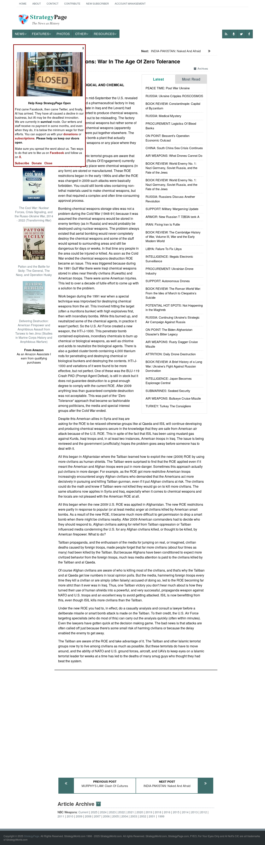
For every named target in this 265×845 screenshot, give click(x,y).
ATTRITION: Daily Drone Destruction (171, 354)
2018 (158, 812)
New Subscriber (97, 3)
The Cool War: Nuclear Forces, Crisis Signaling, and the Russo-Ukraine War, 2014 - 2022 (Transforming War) (34, 214)
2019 (149, 812)
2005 (115, 816)
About (36, 3)
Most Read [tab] (191, 79)
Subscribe (22, 163)
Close (48, 163)
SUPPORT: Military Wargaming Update (172, 209)
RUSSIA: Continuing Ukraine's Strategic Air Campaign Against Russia (173, 319)
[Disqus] (135, 722)
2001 (152, 816)
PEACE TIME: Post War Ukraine (168, 88)
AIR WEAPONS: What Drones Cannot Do (174, 155)
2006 (106, 816)
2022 (121, 812)
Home (22, 3)
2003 (133, 816)
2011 (61, 816)
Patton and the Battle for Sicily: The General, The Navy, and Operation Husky (34, 270)
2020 (139, 812)
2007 (97, 816)
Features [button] (40, 33)
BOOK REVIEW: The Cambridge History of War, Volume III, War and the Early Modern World (173, 236)
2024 (103, 812)
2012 (203, 812)
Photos (63, 33)
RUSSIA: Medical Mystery (163, 116)
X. (20, 157)
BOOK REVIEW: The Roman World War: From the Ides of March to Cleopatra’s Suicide (173, 293)
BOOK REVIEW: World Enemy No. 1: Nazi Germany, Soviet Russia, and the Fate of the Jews (171, 167)
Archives (203, 68)
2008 (88, 816)
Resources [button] (104, 33)
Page (48, 19)
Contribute (72, 3)
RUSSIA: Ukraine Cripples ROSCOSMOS (174, 96)
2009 (79, 816)
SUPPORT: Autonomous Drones (168, 281)
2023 (112, 812)
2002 (143, 816)
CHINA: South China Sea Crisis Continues (174, 148)
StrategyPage (31, 836)
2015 (176, 812)
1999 (161, 816)
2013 (194, 812)
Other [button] (81, 33)
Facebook (57, 153)
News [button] (20, 33)
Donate (37, 163)
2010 (70, 816)
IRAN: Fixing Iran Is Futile (163, 224)
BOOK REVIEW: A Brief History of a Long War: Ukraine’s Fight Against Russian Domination (174, 366)
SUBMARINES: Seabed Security (168, 390)
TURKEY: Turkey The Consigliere (168, 406)
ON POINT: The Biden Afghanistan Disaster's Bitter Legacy (169, 331)
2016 (167, 812)
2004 (124, 816)
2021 (130, 812)
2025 (94, 812)
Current (83, 812)
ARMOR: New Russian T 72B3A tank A (172, 216)
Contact (52, 3)
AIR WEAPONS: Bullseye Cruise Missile (173, 398)
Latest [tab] (158, 79)
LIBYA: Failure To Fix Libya (164, 249)
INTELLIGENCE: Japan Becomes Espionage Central (169, 380)
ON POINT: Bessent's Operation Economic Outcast (167, 137)
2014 (185, 812)
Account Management (130, 3)
